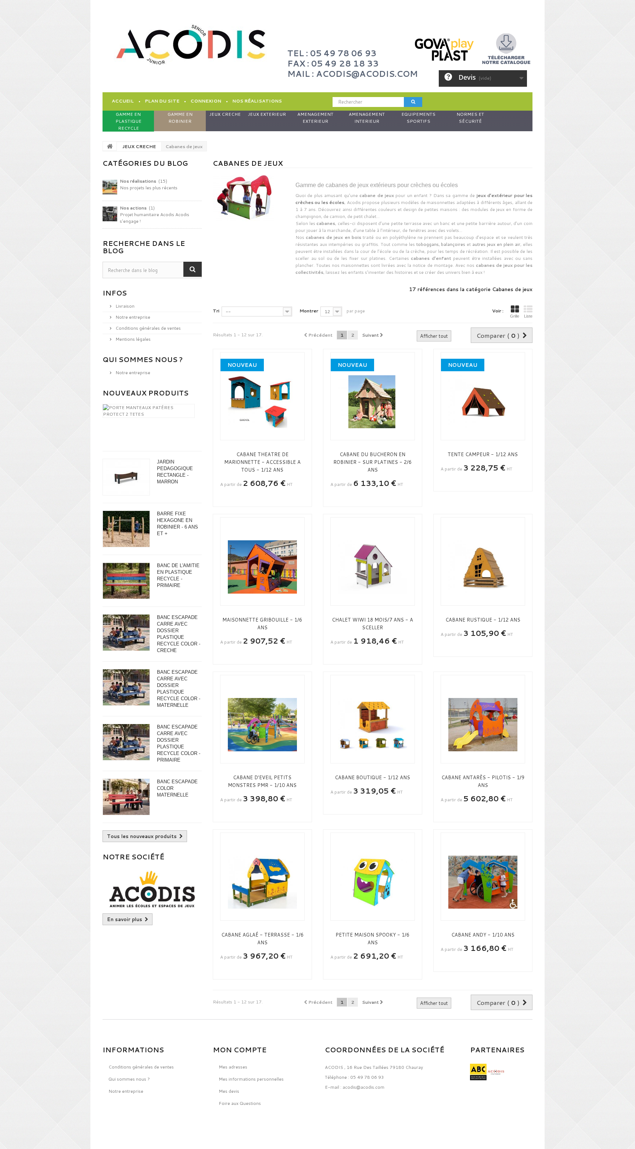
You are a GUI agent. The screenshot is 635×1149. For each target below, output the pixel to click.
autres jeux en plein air (496, 244)
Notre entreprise (132, 317)
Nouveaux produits (146, 393)
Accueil (123, 101)
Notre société (133, 857)
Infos (115, 293)
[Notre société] (152, 889)
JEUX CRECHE (139, 146)
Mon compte (239, 1050)
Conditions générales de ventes (147, 328)
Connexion (205, 101)
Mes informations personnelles (251, 1079)
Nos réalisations (257, 101)
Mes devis (229, 1091)
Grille (514, 316)
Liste (528, 316)
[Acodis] (190, 44)
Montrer (308, 311)
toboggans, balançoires (441, 244)
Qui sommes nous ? (143, 359)
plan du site (162, 101)
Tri (216, 311)
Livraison (124, 306)
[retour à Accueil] (110, 146)
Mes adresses (233, 1067)
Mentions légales (132, 339)
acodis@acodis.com (363, 1087)
